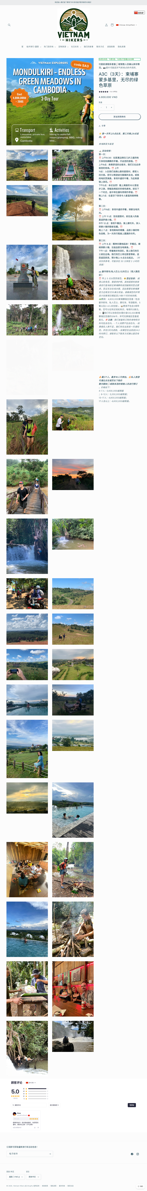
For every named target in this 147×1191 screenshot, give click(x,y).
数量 (100, 102)
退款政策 (45, 1186)
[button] (9, 25)
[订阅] (50, 1154)
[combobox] (54, 1105)
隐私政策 (53, 1186)
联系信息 (71, 1186)
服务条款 (62, 1186)
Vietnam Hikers (19, 1186)
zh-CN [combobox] (31, 1083)
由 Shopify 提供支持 (32, 1186)
